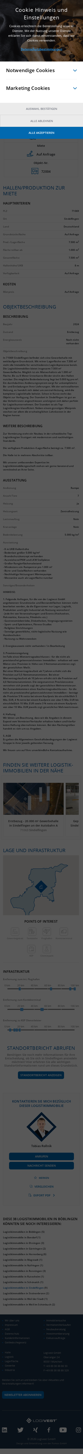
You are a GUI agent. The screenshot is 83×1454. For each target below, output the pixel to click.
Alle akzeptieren (41, 133)
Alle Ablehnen (41, 121)
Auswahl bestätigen (41, 109)
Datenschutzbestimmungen (41, 49)
